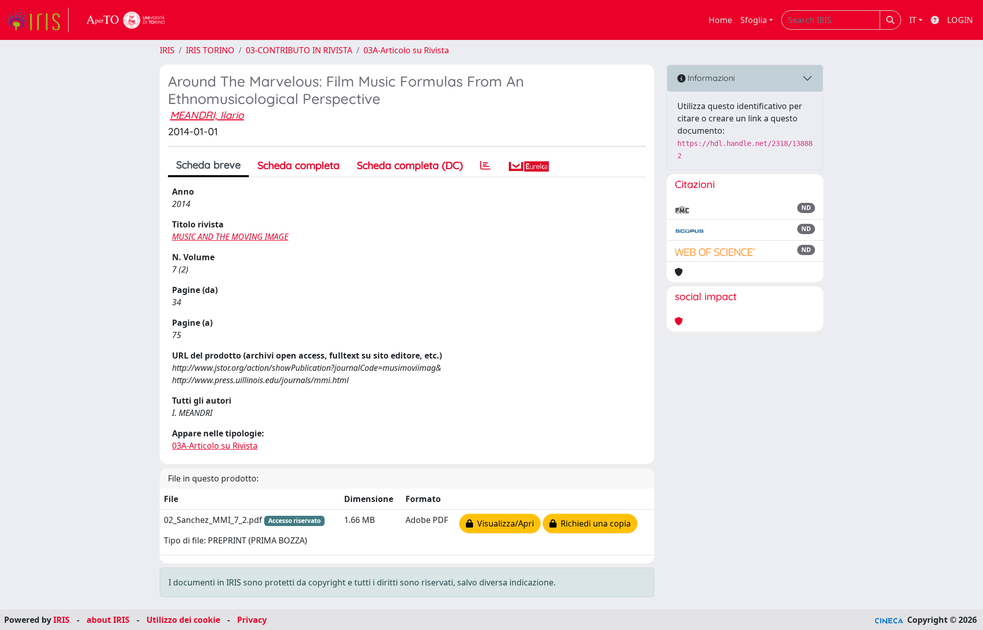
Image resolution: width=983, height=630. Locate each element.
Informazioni (710, 78)
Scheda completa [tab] (298, 165)
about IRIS (108, 619)
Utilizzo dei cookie (183, 619)
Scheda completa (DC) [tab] (410, 165)
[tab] (485, 165)
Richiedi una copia (594, 523)
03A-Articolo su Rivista (406, 50)
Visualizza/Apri (503, 523)
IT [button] (912, 20)
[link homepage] (37, 20)
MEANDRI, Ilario (207, 115)
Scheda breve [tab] (208, 164)
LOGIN (960, 20)
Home (720, 20)
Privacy (252, 619)
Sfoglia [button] (753, 20)
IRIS (167, 50)
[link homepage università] (126, 20)
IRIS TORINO (210, 50)
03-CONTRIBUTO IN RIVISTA (299, 50)
